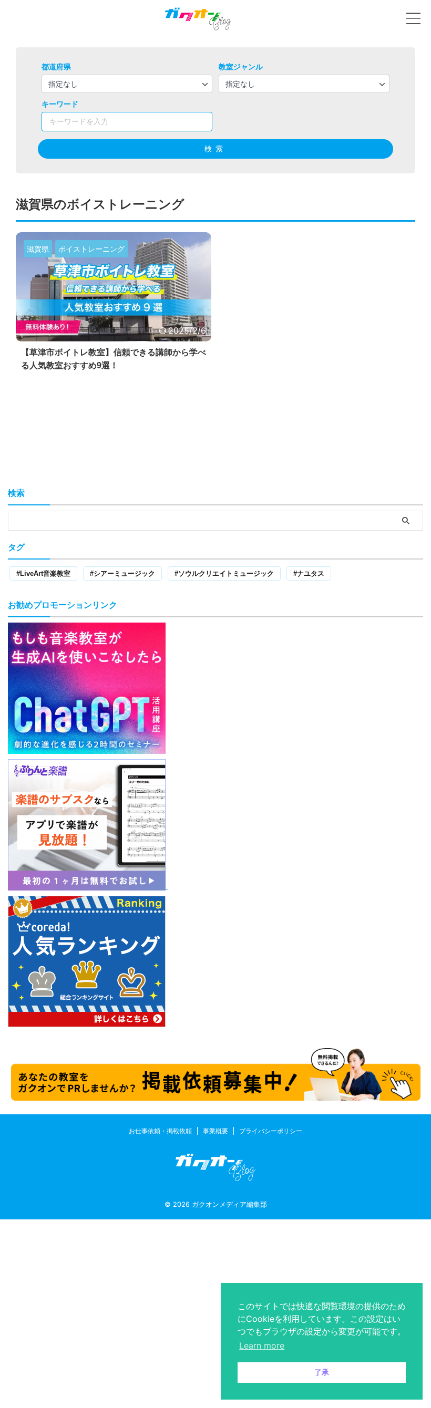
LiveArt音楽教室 (45, 573)
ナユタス (310, 573)
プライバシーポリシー (270, 1131)
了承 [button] (321, 1372)
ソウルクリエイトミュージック (226, 573)
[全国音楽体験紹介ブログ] (198, 18)
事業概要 (215, 1131)
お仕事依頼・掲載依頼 (160, 1131)
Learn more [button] (261, 1345)
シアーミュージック (124, 573)
